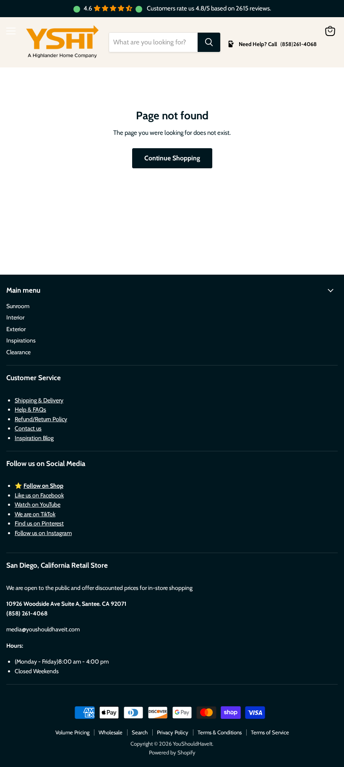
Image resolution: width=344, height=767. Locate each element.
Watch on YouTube (37, 504)
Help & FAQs (30, 409)
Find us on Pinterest (39, 523)
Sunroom (17, 306)
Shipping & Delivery (39, 400)
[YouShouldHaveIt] (62, 42)
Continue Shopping (172, 158)
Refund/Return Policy (41, 419)
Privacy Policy (172, 732)
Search (140, 732)
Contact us (28, 428)
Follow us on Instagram (43, 533)
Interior (15, 317)
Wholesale (110, 732)
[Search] (209, 42)
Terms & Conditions (220, 732)
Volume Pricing (72, 732)
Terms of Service (270, 732)
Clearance (18, 352)
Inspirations (21, 340)
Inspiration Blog (34, 438)
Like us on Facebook (39, 495)
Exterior (16, 329)
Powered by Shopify (172, 752)
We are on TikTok (35, 514)
